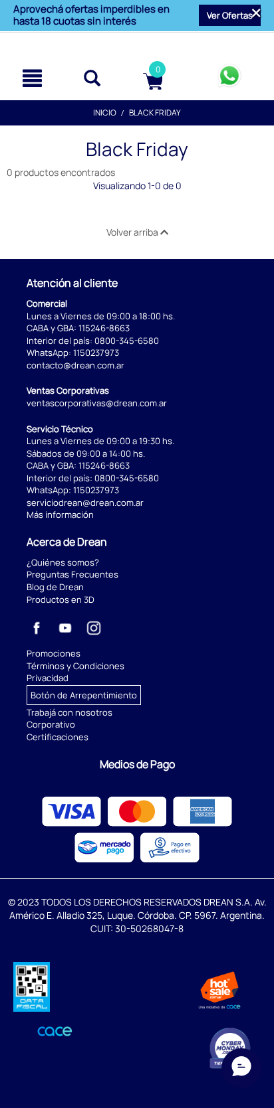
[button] (230, 15)
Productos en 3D (60, 599)
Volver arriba (133, 232)
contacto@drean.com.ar (75, 365)
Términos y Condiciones (75, 666)
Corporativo (51, 724)
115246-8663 (104, 328)
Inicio (104, 112)
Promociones (53, 653)
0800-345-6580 (126, 341)
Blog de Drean (55, 587)
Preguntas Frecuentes (72, 574)
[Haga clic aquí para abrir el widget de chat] (241, 1068)
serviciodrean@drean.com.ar (85, 503)
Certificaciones (57, 737)
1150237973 (96, 352)
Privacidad (47, 678)
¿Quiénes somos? (63, 562)
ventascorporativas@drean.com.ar (97, 403)
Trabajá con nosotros (69, 712)
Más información (60, 514)
